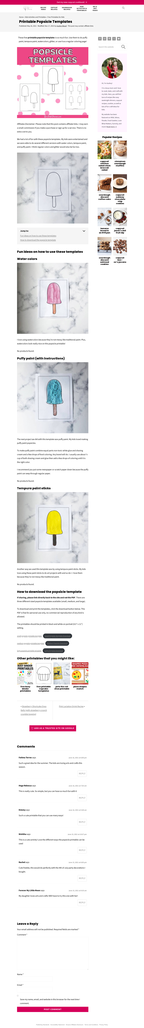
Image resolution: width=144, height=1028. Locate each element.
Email (20, 985)
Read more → (111, 127)
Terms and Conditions (91, 1024)
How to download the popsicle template (38, 240)
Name (20, 974)
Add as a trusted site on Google (54, 728)
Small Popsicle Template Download (57, 636)
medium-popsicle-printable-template (30, 643)
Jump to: (24, 231)
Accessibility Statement (57, 1024)
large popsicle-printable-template (29, 650)
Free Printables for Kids (56, 17)
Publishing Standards (42, 1024)
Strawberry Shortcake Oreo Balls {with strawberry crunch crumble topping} (34, 710)
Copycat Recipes (54, 8)
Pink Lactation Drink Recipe (71, 706)
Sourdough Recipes (67, 8)
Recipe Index (43, 8)
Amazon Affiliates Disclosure (74, 1024)
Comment (22, 934)
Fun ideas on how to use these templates (38, 235)
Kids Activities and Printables (35, 17)
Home (21, 17)
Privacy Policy (103, 1024)
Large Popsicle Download (53, 650)
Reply (82, 773)
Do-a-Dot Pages (95, 8)
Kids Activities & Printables (82, 8)
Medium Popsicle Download (57, 643)
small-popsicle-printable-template (29, 636)
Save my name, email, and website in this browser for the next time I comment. (50, 1001)
